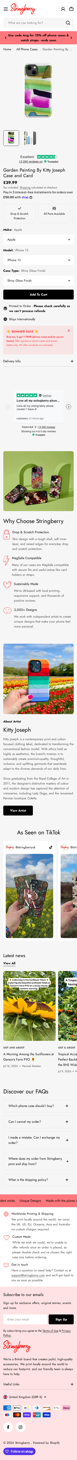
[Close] (69, 331)
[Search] (68, 22)
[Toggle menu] (5, 9)
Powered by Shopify (46, 1443)
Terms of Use (50, 1331)
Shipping (25, 187)
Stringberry (23, 1443)
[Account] (63, 9)
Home (7, 49)
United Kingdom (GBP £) (25, 1397)
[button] (5, 37)
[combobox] (38, 23)
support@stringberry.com (28, 1275)
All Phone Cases (27, 49)
